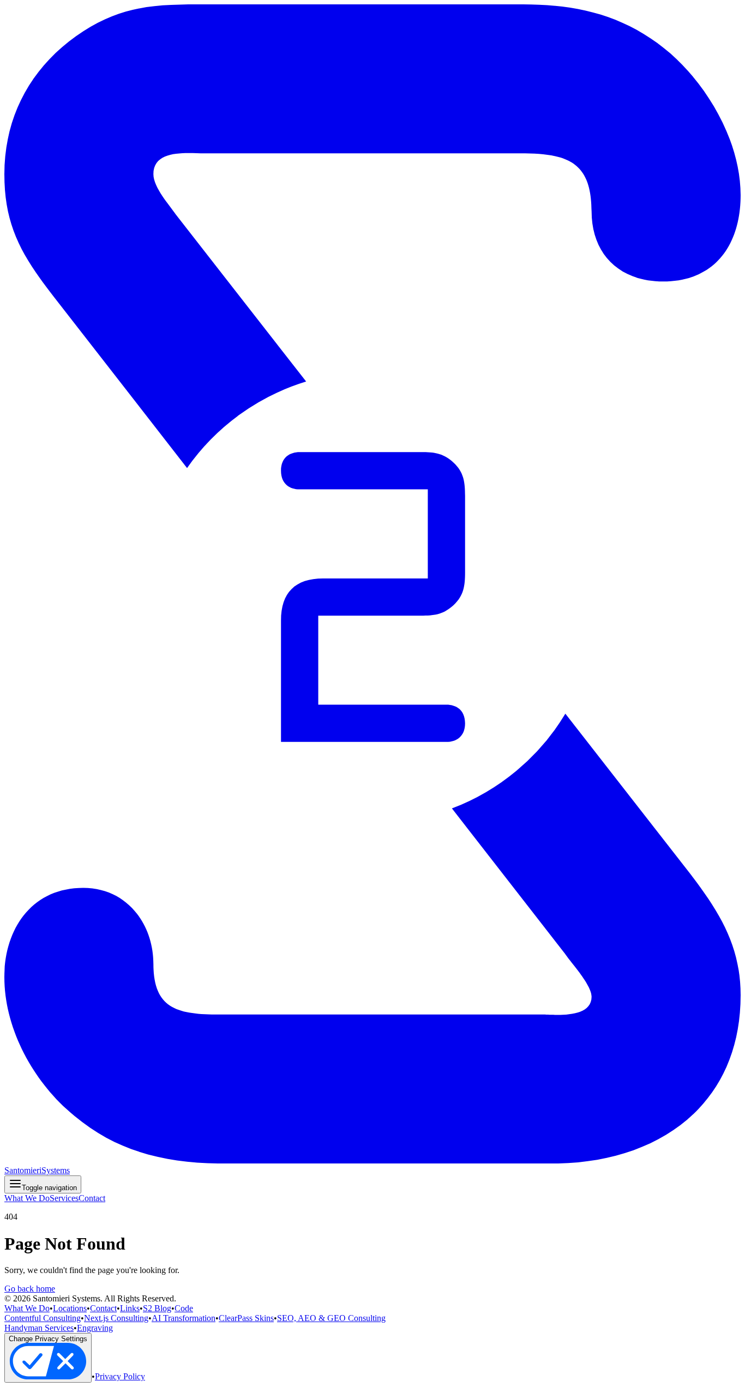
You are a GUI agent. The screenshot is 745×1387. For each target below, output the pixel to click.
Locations (70, 1308)
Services (64, 1198)
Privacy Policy (120, 1376)
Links (130, 1308)
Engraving (95, 1327)
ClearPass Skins (246, 1318)
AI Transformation (183, 1318)
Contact (92, 1198)
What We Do (27, 1198)
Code (184, 1308)
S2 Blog (157, 1308)
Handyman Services (39, 1327)
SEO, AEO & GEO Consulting (331, 1318)
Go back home (29, 1288)
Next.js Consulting (116, 1318)
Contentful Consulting (42, 1318)
